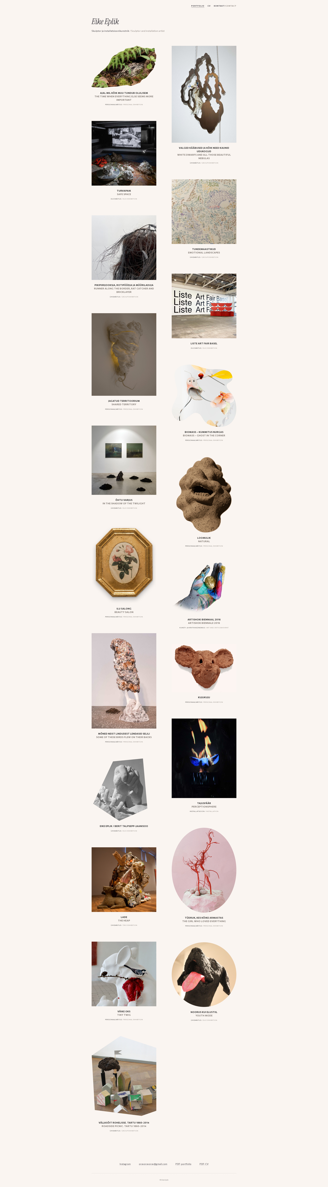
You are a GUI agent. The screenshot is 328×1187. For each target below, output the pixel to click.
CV (209, 6)
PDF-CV (203, 1164)
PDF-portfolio (183, 1164)
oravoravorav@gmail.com (153, 1164)
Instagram (125, 1164)
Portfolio (197, 6)
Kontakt (225, 6)
